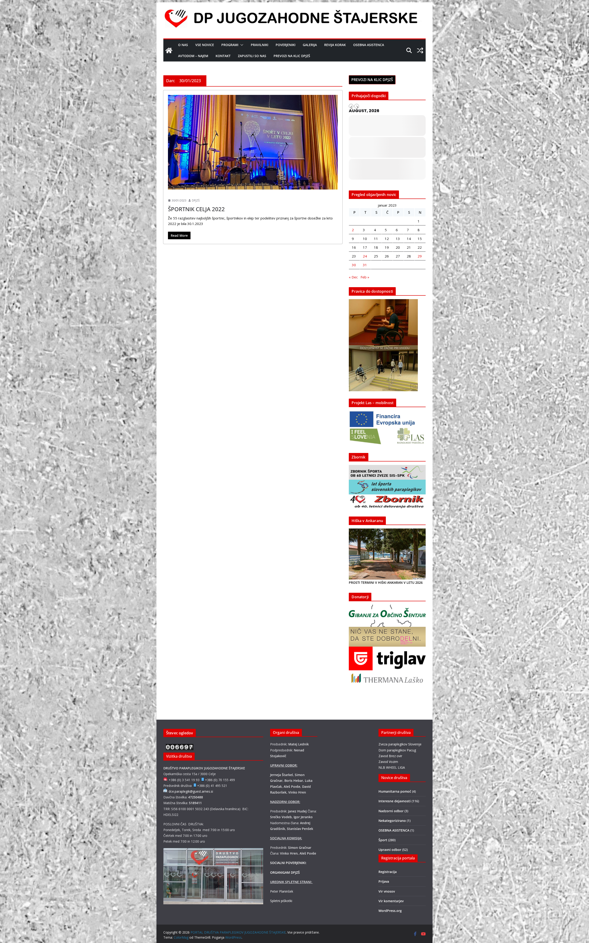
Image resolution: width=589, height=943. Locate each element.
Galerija (310, 45)
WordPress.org (390, 910)
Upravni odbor (389, 849)
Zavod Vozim (388, 761)
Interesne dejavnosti (394, 801)
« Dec (353, 277)
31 (365, 265)
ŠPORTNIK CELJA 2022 (196, 209)
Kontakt (223, 56)
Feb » (365, 277)
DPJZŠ (196, 200)
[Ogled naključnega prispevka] (420, 50)
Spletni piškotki (281, 901)
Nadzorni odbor (391, 811)
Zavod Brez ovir (390, 756)
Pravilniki (259, 45)
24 (365, 256)
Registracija (387, 872)
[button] (240, 45)
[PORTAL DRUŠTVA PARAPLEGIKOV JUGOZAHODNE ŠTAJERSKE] (168, 50)
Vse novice (204, 45)
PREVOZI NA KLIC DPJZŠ (292, 56)
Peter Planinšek (281, 891)
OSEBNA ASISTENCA (368, 45)
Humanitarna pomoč (394, 791)
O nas (183, 45)
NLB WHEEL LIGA (391, 767)
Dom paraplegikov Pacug (397, 750)
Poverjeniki (285, 45)
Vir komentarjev (391, 901)
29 (420, 256)
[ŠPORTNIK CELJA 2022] (253, 142)
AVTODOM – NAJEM (193, 56)
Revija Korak (335, 45)
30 (354, 265)
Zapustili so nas (252, 56)
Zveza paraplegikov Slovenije (400, 744)
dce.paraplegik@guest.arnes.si (191, 791)
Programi (229, 45)
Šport (173, 192)
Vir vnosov (386, 891)
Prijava (383, 881)
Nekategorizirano (392, 820)
